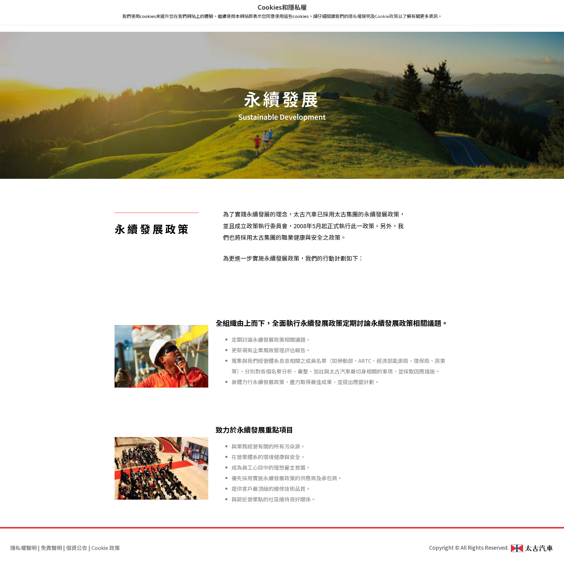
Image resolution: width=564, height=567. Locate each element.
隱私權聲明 (359, 16)
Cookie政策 (386, 16)
